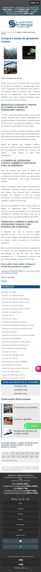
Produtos (20, 514)
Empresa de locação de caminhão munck (18, 335)
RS (4, 456)
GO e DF (25, 456)
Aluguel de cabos (9, 292)
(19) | (21, 484)
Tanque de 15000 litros (11, 371)
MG (18, 453)
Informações (8, 287)
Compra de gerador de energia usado (17, 329)
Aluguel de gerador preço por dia (16, 309)
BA (13, 456)
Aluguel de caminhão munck (13, 296)
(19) (22, 10)
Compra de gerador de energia (14, 322)
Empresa (20, 509)
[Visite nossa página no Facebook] (20, 546)
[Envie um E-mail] (20, 541)
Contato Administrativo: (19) (22, 13)
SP (27, 453)
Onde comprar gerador (11, 365)
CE (18, 456)
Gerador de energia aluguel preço (16, 342)
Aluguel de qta (8, 315)
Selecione (6, 453)
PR (32, 453)
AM (32, 456)
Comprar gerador (9, 332)
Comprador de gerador (25, 407)
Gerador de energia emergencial (15, 345)
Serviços (20, 519)
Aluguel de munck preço (12, 312)
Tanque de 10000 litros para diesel (16, 368)
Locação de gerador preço (13, 355)
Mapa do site (20, 535)
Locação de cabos (9, 352)
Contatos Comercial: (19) (21, 11)
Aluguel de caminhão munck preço (16, 299)
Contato (20, 530)
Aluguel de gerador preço (13, 305)
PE (9, 456)
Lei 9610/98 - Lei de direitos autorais (11, 470)
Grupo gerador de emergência (14, 348)
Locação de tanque (9, 358)
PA (37, 456)
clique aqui (29, 271)
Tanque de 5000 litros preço (13, 375)
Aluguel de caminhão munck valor (16, 302)
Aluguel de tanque (9, 319)
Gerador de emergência (11, 338)
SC (37, 453)
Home (20, 503)
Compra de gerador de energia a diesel (18, 325)
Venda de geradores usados (13, 378)
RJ (13, 453)
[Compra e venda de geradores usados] (10, 52)
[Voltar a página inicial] (21, 23)
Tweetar (4, 281)
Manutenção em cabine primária (15, 362)
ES (23, 453)
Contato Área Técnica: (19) (20, 486)
